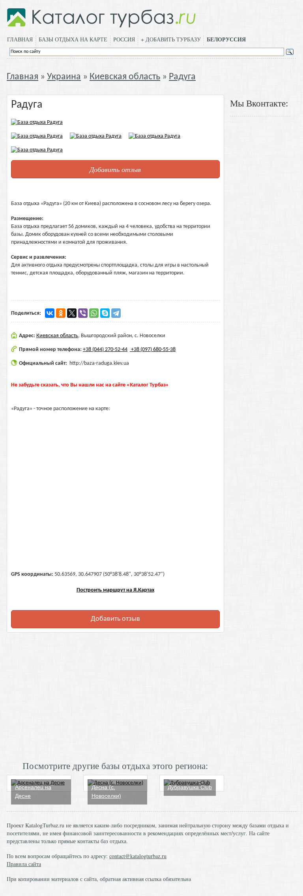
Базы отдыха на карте (73, 39)
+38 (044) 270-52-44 (105, 350)
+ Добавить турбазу (171, 39)
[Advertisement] (115, 695)
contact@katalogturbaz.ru (137, 856)
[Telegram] (116, 313)
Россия (124, 39)
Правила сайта (24, 864)
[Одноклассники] (60, 313)
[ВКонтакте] (49, 313)
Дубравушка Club (190, 787)
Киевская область (125, 77)
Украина (64, 77)
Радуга (182, 77)
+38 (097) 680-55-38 (153, 350)
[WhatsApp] (94, 313)
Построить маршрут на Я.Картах (115, 590)
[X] (72, 313)
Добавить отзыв (115, 169)
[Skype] (105, 313)
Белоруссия (226, 39)
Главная (20, 39)
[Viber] (83, 313)
